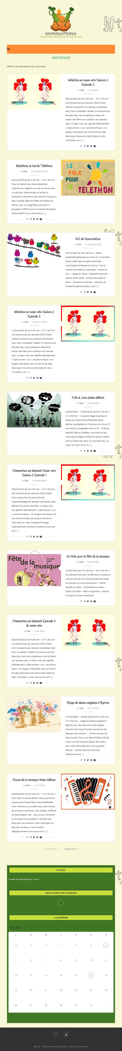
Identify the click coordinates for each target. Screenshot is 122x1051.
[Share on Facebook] (84, 146)
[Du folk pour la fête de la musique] (34, 568)
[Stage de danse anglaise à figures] (34, 714)
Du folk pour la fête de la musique (88, 556)
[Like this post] (81, 146)
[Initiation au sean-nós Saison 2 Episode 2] (88, 323)
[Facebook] (61, 902)
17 (91, 975)
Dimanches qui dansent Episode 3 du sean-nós (34, 623)
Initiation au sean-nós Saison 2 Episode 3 (88, 82)
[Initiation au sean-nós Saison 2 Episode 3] (34, 92)
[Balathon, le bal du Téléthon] (88, 177)
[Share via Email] (95, 146)
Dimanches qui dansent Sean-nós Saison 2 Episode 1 (34, 473)
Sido (82, 90)
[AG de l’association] (34, 250)
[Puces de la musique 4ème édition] (88, 791)
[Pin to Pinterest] (91, 146)
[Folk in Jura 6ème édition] (34, 409)
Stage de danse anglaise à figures (88, 703)
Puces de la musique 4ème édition (34, 780)
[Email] (66, 1034)
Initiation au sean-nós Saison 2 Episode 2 (34, 314)
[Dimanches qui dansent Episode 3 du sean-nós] (88, 633)
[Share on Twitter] (88, 146)
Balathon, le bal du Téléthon (34, 166)
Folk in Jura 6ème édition (88, 398)
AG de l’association (87, 239)
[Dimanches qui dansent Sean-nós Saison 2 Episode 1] (88, 482)
